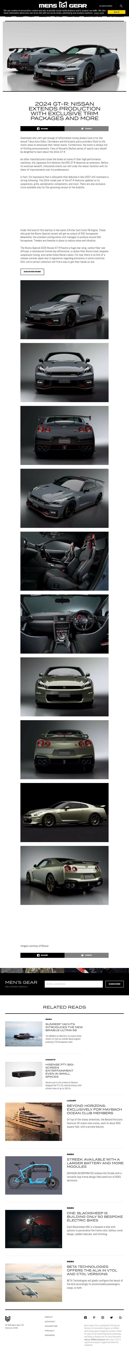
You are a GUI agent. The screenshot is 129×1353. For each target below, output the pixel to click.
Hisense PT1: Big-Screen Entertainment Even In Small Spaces (59, 1071)
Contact (50, 1321)
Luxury (71, 1101)
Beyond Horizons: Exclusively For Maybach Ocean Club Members (94, 1110)
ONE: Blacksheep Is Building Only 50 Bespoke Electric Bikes (95, 1217)
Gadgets (50, 1060)
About (49, 1317)
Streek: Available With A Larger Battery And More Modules (95, 1163)
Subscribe (114, 984)
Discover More (32, 272)
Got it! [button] (116, 12)
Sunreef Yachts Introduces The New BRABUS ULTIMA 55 (64, 1027)
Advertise (51, 1326)
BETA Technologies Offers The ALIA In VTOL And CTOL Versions (92, 1270)
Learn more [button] (99, 13)
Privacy (49, 1330)
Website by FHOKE (11, 1328)
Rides (48, 1019)
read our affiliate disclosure (94, 1339)
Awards (50, 1335)
